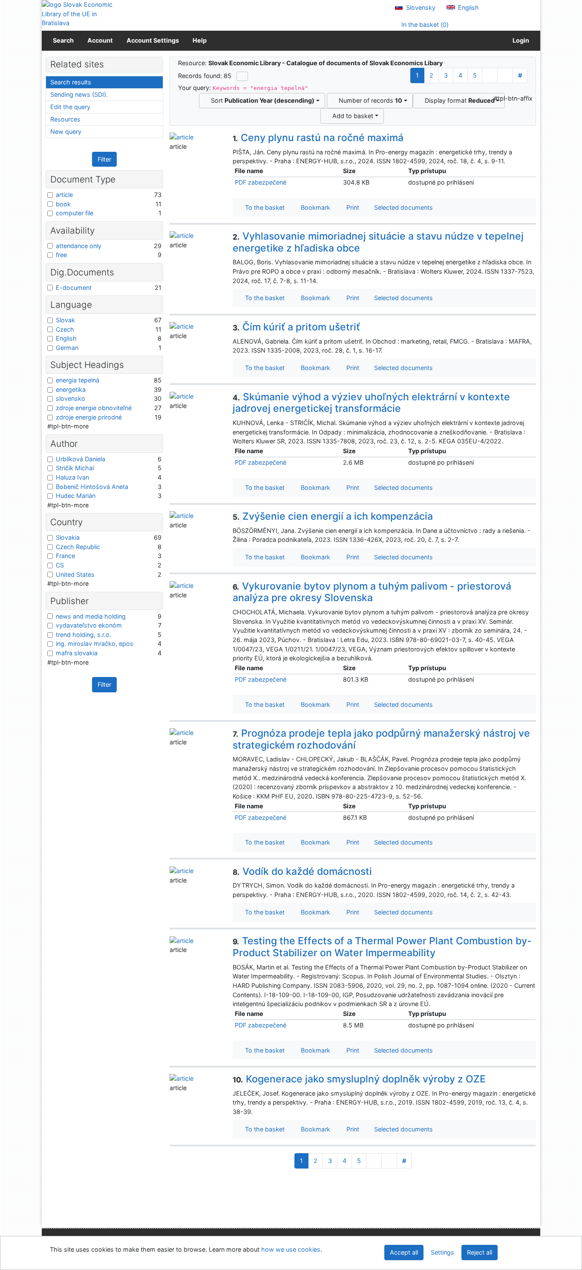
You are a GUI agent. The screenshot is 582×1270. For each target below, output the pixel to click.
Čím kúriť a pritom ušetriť (296, 327)
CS (60, 565)
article (64, 194)
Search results (70, 82)
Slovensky (419, 7)
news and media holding (91, 616)
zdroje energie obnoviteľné (94, 407)
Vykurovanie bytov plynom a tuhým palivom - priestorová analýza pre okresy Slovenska (372, 592)
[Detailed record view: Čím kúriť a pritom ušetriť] (181, 326)
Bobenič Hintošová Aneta (92, 486)
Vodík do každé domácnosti (302, 871)
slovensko (70, 398)
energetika (71, 389)
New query (65, 131)
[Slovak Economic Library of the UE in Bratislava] (78, 14)
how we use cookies (290, 1249)
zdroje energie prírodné (89, 417)
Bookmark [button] (313, 207)
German (67, 347)
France (65, 555)
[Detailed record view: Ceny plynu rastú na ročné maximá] (181, 136)
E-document (74, 287)
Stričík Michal (75, 468)
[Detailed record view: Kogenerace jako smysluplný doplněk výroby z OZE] (181, 1078)
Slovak (65, 320)
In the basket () (424, 24)
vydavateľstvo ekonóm (89, 625)
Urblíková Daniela (80, 459)
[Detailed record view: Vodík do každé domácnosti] (181, 870)
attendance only (78, 245)
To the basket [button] (263, 207)
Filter (104, 159)
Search (63, 40)
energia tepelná (77, 380)
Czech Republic (78, 546)
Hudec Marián (75, 495)
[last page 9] (505, 75)
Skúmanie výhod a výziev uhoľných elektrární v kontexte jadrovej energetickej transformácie (371, 403)
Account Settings (153, 40)
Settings (442, 1252)
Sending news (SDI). (79, 94)
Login (519, 40)
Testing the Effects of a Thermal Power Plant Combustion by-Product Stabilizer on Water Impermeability (382, 947)
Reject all (479, 1252)
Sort (260, 100)
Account (100, 40)
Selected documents (402, 207)
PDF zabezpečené (260, 182)
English (467, 7)
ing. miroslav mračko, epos (94, 643)
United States (75, 574)
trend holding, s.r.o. (83, 634)
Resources (65, 119)
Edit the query (70, 106)
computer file (74, 213)
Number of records (368, 100)
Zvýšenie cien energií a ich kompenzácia (333, 516)
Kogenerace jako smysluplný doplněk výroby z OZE (359, 1079)
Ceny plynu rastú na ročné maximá (318, 138)
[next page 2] (490, 75)
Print (351, 207)
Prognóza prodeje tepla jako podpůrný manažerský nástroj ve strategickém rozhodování (381, 739)
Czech (65, 329)
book (63, 204)
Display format (458, 100)
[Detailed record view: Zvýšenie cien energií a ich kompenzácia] (181, 515)
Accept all (404, 1252)
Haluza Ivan (72, 477)
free (61, 254)
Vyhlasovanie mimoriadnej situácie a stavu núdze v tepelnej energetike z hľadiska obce (378, 242)
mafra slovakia (77, 653)
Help (200, 40)
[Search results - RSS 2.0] (242, 76)
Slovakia (68, 537)
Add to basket (351, 115)
